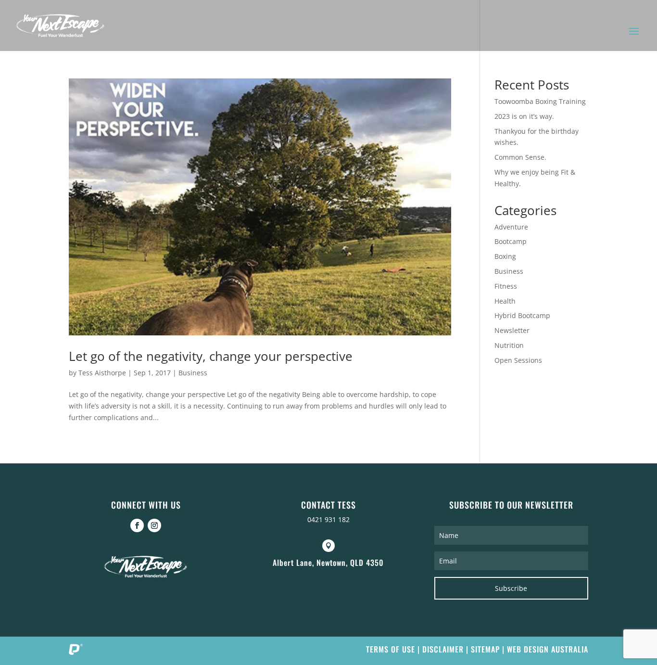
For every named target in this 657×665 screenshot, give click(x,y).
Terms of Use (390, 649)
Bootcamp (510, 241)
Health (505, 301)
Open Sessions (518, 360)
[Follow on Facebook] (137, 525)
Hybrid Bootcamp (522, 315)
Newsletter (512, 330)
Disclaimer (443, 649)
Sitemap (485, 649)
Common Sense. (520, 157)
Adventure (511, 226)
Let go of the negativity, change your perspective (211, 356)
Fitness (505, 286)
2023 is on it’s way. (524, 116)
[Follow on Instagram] (154, 525)
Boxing (505, 256)
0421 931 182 (328, 519)
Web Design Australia (547, 649)
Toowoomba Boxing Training (540, 101)
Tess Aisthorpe (102, 372)
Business (192, 372)
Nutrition (509, 345)
